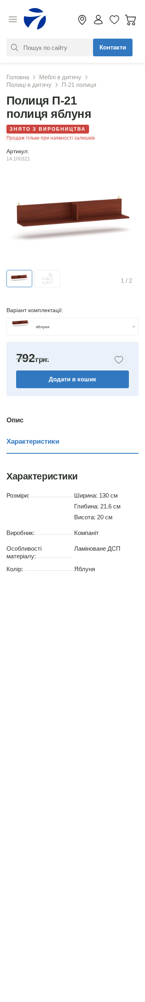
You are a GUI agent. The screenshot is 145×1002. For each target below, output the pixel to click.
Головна (17, 77)
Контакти (112, 47)
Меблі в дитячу (60, 77)
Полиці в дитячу (29, 84)
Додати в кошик (72, 379)
